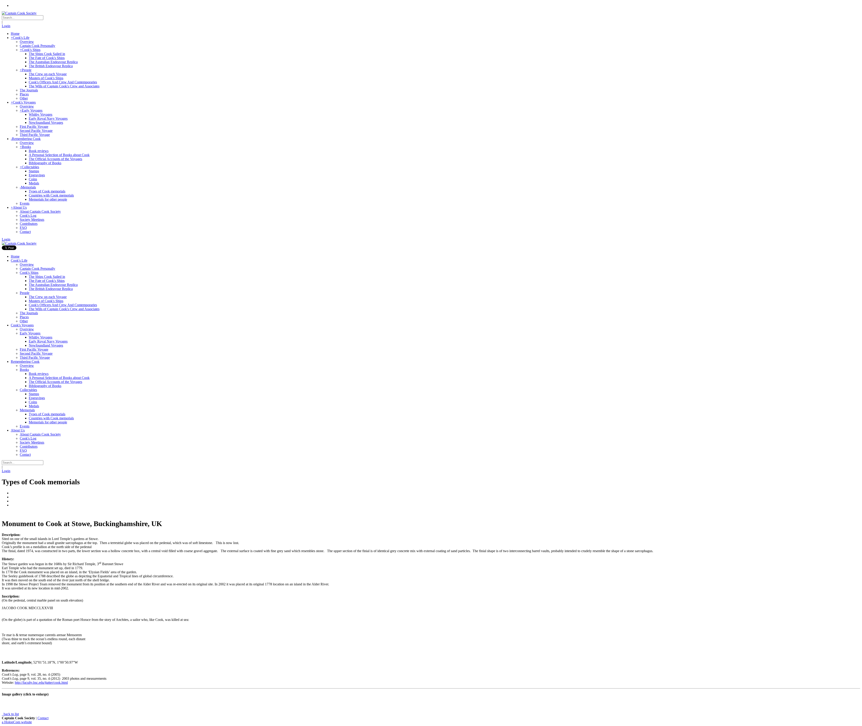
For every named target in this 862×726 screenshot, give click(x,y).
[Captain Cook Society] (19, 13)
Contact (42, 718)
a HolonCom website (17, 722)
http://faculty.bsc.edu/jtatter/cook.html (41, 682)
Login (6, 26)
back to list (11, 714)
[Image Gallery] (431, 513)
